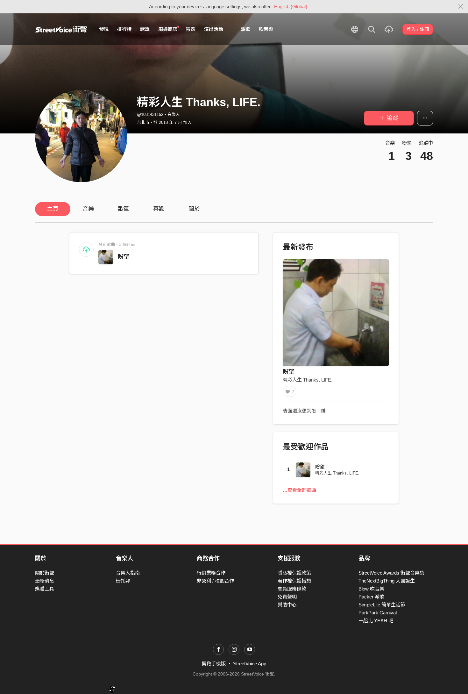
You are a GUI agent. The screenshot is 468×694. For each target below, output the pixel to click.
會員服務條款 (292, 588)
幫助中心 (287, 604)
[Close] (461, 7)
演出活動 (213, 29)
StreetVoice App (249, 663)
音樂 (88, 209)
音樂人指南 (128, 573)
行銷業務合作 (211, 573)
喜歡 (159, 209)
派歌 (245, 29)
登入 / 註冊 (417, 29)
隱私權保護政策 (294, 573)
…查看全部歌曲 (299, 490)
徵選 (190, 29)
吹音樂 (266, 29)
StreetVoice (61, 29)
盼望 (123, 257)
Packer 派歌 (371, 596)
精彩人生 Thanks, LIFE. (307, 380)
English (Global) (290, 6)
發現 (104, 29)
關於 (194, 209)
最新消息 (44, 580)
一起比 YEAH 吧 (375, 620)
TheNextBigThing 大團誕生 (386, 580)
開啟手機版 (214, 663)
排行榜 (124, 29)
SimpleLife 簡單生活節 (381, 604)
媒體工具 (44, 588)
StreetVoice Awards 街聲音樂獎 (391, 573)
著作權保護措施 (294, 580)
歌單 (145, 29)
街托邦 (123, 580)
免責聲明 (287, 596)
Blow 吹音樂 (371, 588)
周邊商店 (167, 29)
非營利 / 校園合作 (215, 580)
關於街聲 (44, 573)
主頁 (53, 209)
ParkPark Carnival (377, 612)
